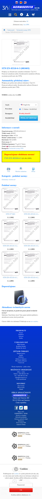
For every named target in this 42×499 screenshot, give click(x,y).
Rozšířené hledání (21, 346)
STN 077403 (10, 214)
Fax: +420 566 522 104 (21, 375)
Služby (21, 338)
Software (21, 336)
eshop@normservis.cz (21, 377)
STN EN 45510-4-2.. (31, 277)
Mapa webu (21, 411)
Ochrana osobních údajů (21, 419)
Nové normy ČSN (21, 422)
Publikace (21, 334)
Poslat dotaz (29, 118)
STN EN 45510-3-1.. (31, 214)
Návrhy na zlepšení (21, 415)
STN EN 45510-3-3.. (31, 246)
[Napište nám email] (26, 407)
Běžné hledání (21, 344)
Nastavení (21, 485)
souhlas (16, 474)
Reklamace (21, 421)
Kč (27, 21)
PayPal (21, 355)
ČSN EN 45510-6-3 (12, 158)
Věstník (21, 389)
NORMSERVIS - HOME (21, 413)
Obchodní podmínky (21, 417)
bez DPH (26, 24)
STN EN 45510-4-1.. (10, 277)
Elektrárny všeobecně (8, 179)
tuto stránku (34, 321)
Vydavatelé (10, 30)
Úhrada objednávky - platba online (21, 366)
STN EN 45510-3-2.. (10, 246)
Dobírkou (21, 357)
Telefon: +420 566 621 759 (21, 373)
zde (29, 495)
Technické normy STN (23, 30)
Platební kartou (21, 353)
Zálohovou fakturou (21, 359)
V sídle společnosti (21, 379)
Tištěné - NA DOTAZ (30, 109)
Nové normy (21, 385)
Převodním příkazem (21, 360)
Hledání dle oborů (21, 348)
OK (21, 490)
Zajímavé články (21, 424)
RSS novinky (21, 387)
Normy (21, 332)
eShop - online (21, 372)
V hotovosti (21, 362)
